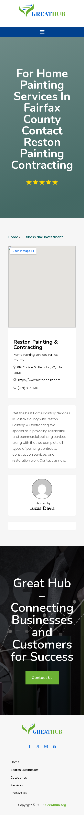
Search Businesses (24, 770)
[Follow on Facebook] (30, 746)
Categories (18, 777)
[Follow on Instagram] (46, 746)
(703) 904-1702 (28, 388)
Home (13, 237)
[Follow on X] (38, 746)
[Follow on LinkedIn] (54, 746)
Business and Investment (42, 237)
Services (16, 785)
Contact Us (42, 677)
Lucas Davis (42, 508)
